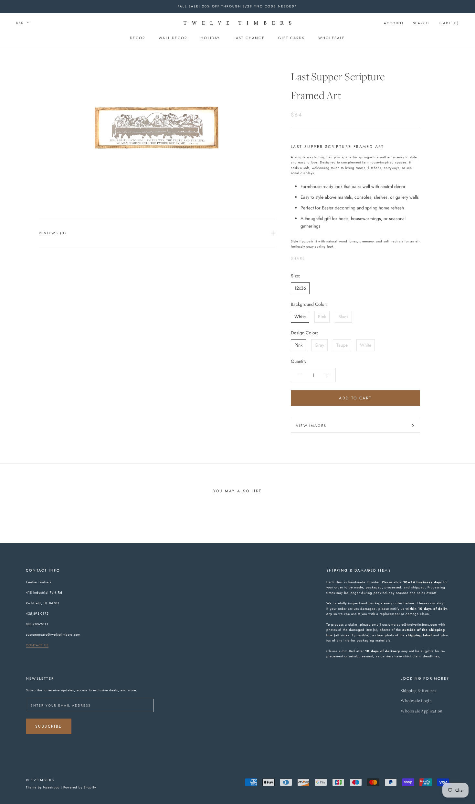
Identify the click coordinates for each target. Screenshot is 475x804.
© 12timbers (40, 780)
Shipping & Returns (419, 691)
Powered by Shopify (79, 787)
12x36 (300, 288)
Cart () (449, 23)
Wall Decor (173, 37)
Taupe (342, 345)
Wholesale (331, 37)
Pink (322, 316)
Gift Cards (291, 37)
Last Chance (249, 37)
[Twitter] (320, 256)
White (300, 316)
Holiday (210, 37)
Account (394, 23)
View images (311, 425)
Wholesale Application (421, 711)
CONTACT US (37, 645)
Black (343, 316)
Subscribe (48, 726)
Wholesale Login (416, 701)
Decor (137, 37)
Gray (319, 345)
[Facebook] (311, 256)
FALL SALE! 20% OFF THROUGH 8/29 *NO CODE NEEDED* (237, 6)
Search (421, 23)
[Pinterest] (328, 256)
